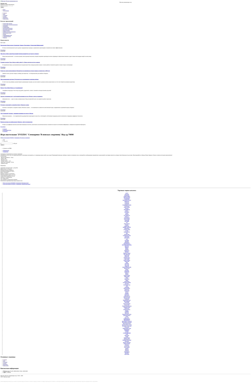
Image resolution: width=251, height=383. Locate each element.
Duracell (127, 214)
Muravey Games (126, 253)
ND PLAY (127, 256)
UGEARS (127, 287)
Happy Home (127, 223)
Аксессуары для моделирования (10, 24)
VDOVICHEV (127, 288)
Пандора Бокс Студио (127, 324)
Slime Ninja (126, 278)
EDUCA (127, 216)
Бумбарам (127, 298)
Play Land (127, 264)
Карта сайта (5, 18)
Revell (127, 269)
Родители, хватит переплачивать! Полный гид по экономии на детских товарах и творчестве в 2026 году (25, 70)
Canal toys (127, 202)
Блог (4, 14)
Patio (127, 262)
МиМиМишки (127, 318)
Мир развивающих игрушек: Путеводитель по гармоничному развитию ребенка (19, 79)
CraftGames (126, 206)
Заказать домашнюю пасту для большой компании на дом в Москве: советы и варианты (21, 96)
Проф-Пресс (127, 329)
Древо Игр (126, 308)
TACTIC (127, 283)
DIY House (126, 211)
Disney (126, 210)
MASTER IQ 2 (127, 243)
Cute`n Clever (127, 207)
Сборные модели (7, 36)
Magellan (127, 241)
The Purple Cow (126, 284)
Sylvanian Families (127, 282)
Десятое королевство (126, 306)
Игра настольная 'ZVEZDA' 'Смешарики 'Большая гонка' (16, 183)
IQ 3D (127, 230)
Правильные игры (127, 328)
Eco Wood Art (127, 215)
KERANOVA (127, 231)
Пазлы (4, 34)
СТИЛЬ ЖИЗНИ (127, 333)
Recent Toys (126, 268)
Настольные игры (7, 33)
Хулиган (127, 344)
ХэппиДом (126, 345)
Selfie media (126, 276)
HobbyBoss (126, 228)
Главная (5, 13)
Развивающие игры (7, 35)
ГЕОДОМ (127, 302)
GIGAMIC (127, 221)
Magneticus (126, 242)
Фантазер (127, 341)
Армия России (127, 296)
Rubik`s (126, 273)
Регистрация (6, 10)
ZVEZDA (5, 131)
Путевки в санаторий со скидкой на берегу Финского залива (15, 104)
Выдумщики (127, 301)
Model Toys (126, 250)
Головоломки (6, 27)
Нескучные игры (127, 323)
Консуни (127, 313)
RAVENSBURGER (127, 267)
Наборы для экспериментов (9, 31)
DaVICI (127, 208)
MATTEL (127, 246)
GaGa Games (127, 219)
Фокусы (5, 37)
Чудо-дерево (127, 347)
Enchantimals (127, 217)
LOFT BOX (126, 237)
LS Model (127, 240)
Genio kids (127, 220)
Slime (127, 277)
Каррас (126, 310)
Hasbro (126, 224)
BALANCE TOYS (127, 200)
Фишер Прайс (127, 343)
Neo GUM (127, 259)
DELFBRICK (127, 209)
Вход (4, 9)
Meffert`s (127, 247)
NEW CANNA (127, 260)
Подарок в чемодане (126, 326)
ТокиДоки (127, 335)
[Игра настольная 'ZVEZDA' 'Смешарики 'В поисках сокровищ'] (15, 137)
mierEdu (127, 249)
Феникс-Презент (127, 342)
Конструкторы (6, 30)
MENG (126, 248)
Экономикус (127, 351)
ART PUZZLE (127, 197)
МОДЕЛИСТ (127, 320)
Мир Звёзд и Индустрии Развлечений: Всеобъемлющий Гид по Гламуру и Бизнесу (20, 53)
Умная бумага (127, 337)
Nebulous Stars (127, 257)
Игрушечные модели (7, 28)
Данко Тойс (126, 304)
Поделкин (127, 327)
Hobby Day (126, 226)
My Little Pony (127, 254)
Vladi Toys (127, 289)
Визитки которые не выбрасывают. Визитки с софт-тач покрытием (16, 122)
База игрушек (127, 297)
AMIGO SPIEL (126, 196)
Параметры (5, 151)
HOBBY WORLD (127, 227)
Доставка (5, 15)
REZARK (127, 270)
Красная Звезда (126, 315)
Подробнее (3, 50)
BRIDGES (127, 201)
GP (127, 222)
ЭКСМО (127, 353)
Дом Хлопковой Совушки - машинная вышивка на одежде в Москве (17, 113)
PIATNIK (127, 263)
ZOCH (126, 291)
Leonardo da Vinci (127, 235)
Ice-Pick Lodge (127, 229)
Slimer (127, 280)
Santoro (126, 274)
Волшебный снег (127, 300)
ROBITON (126, 271)
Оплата (4, 16)
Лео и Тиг (127, 317)
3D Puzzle (127, 194)
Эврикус (127, 349)
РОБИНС (127, 330)
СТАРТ (127, 331)
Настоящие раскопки (127, 322)
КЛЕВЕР (127, 311)
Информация (6, 150)
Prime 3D (127, 266)
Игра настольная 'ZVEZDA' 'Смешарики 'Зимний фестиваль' (16, 184)
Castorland (127, 203)
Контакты (5, 17)
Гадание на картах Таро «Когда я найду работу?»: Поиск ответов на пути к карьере (20, 62)
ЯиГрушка (127, 354)
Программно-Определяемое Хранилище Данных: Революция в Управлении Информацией (22, 45)
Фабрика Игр (127, 338)
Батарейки (5, 25)
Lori (127, 239)
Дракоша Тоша (127, 307)
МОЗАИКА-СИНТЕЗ (127, 321)
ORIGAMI (127, 261)
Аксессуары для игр (7, 23)
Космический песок (126, 314)
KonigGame (126, 234)
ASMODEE (126, 199)
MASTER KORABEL (127, 244)
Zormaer (127, 293)
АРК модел (126, 295)
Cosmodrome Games (126, 204)
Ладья (127, 316)
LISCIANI (127, 236)
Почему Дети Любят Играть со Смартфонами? (12, 87)
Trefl (127, 286)
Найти (2, 7)
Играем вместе (127, 309)
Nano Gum (127, 255)
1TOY (126, 193)
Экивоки (127, 350)
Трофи (126, 336)
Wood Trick (126, 290)
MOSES (127, 251)
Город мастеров (126, 303)
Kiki (127, 233)
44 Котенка (126, 195)
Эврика (127, 348)
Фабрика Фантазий (127, 340)
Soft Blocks (126, 281)
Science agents (127, 275)
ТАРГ (127, 334)
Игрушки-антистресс (8, 29)
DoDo (127, 213)
